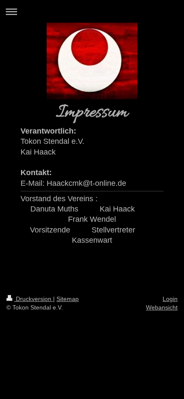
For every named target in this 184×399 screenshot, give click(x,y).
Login (170, 298)
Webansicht (162, 307)
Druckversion (33, 298)
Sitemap (67, 298)
